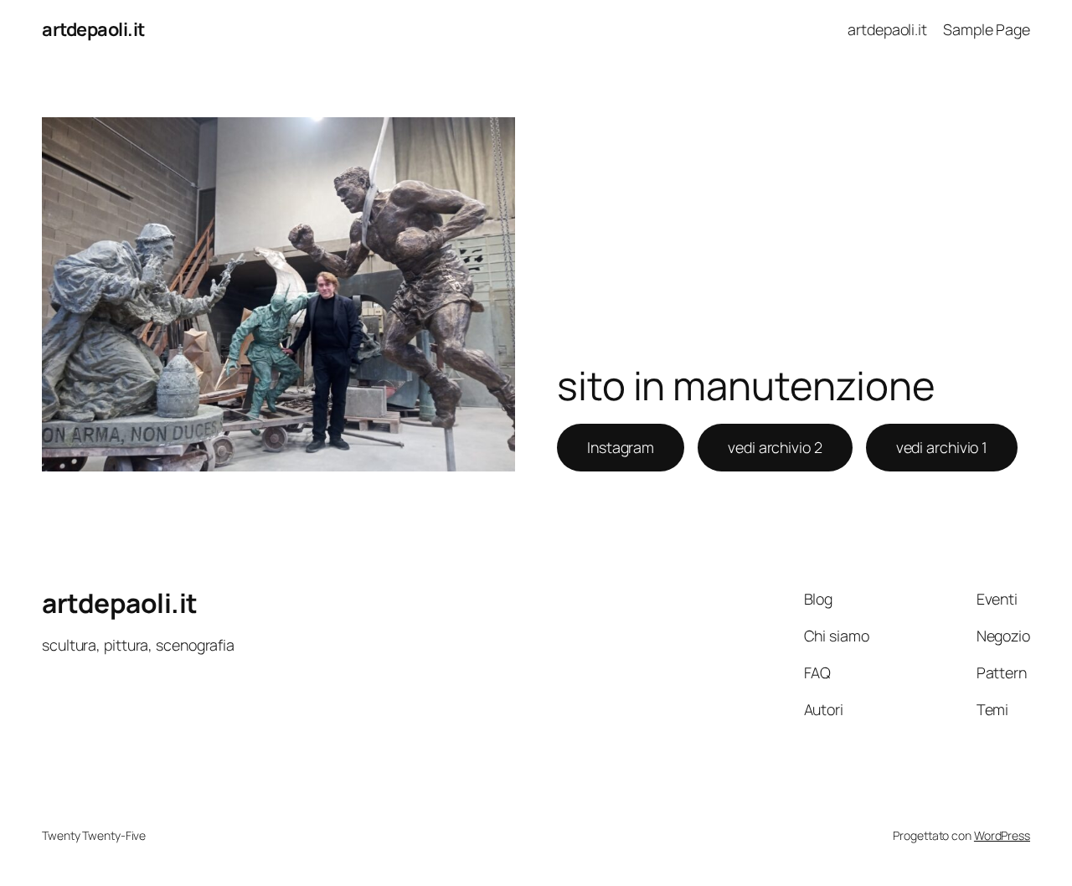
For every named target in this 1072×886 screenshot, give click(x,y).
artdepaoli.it (93, 29)
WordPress (1002, 835)
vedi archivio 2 (775, 447)
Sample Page (986, 29)
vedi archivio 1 (942, 447)
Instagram (620, 447)
